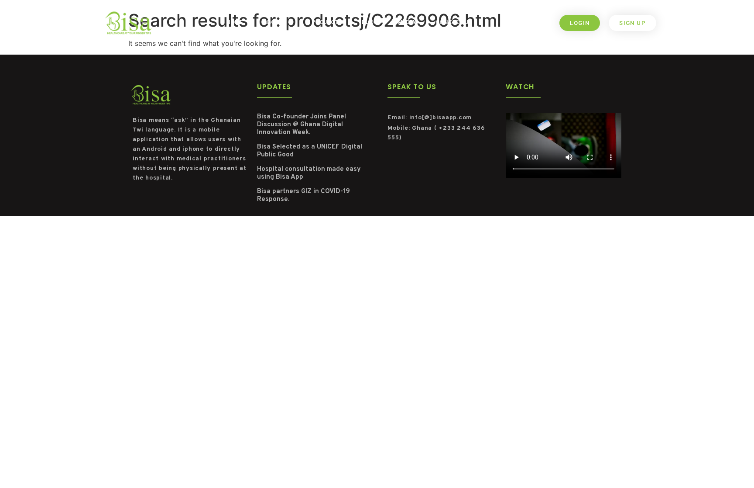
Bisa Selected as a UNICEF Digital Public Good (309, 151)
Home (234, 22)
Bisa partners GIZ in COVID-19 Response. (303, 195)
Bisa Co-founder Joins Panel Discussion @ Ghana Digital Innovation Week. (301, 125)
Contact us (453, 22)
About (273, 22)
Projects (327, 22)
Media (407, 22)
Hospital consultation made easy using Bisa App (309, 173)
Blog (370, 22)
